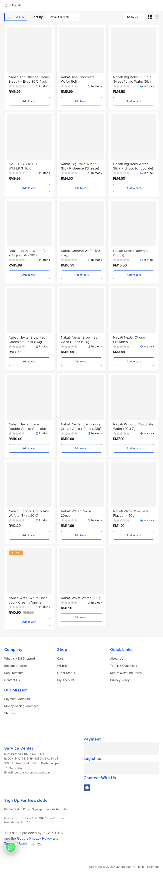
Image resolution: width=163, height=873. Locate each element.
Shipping (10, 713)
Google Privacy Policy (34, 838)
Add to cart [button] (29, 101)
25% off (16, 552)
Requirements (13, 673)
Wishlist (62, 665)
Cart (60, 658)
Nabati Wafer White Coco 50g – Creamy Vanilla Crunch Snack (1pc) (28, 602)
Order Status (66, 673)
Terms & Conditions (123, 665)
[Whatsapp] (10, 847)
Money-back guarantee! (21, 706)
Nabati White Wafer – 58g (80, 598)
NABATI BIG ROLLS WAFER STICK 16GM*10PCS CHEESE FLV (29, 168)
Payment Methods (17, 699)
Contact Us (12, 680)
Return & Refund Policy (126, 673)
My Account (65, 680)
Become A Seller (15, 665)
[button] (150, 17)
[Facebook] (87, 787)
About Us (116, 658)
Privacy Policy (120, 680)
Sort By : (38, 17)
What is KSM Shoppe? (19, 658)
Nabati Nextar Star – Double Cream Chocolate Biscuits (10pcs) (28, 428)
